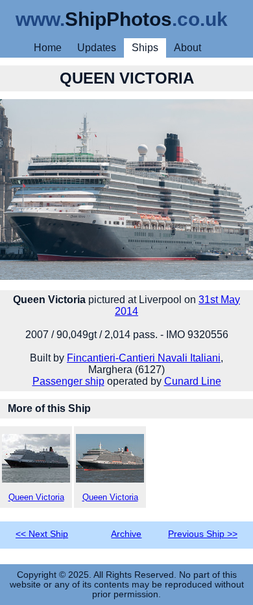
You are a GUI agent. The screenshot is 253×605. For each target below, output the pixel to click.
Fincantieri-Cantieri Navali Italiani (144, 357)
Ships (145, 47)
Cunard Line (192, 381)
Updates (96, 47)
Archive (126, 534)
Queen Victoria (36, 497)
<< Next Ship (42, 534)
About (187, 47)
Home (48, 47)
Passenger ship (68, 381)
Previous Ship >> (202, 534)
